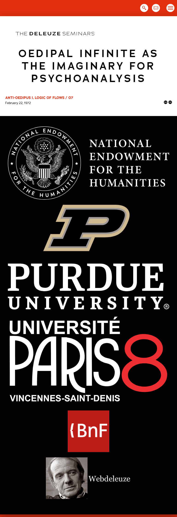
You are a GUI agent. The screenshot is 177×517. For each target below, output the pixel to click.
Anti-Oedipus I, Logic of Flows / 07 (39, 97)
